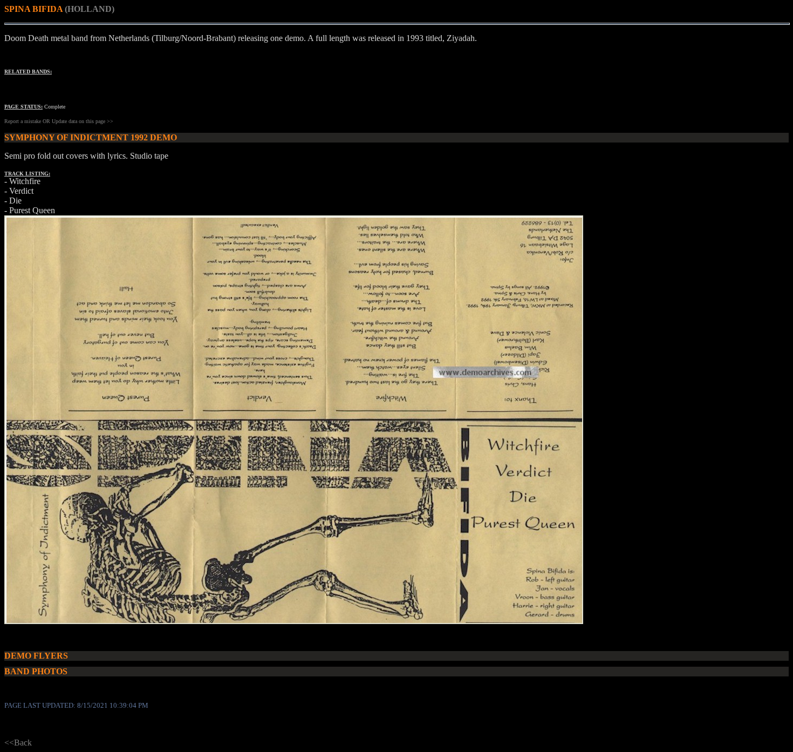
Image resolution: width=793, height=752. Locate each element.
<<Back (18, 742)
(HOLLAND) (89, 8)
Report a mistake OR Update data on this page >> (58, 121)
